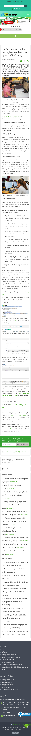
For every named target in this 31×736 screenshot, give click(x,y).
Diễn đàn (4, 652)
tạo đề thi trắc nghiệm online (12, 117)
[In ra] (25, 61)
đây (16, 320)
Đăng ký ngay (9, 22)
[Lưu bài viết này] (28, 61)
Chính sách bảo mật (8, 662)
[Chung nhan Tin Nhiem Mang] (21, 724)
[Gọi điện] (26, 726)
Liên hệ (4, 650)
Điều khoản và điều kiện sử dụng (12, 665)
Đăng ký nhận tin (22, 444)
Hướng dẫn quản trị (8, 680)
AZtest (25, 292)
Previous (2, 21)
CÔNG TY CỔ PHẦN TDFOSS (18, 415)
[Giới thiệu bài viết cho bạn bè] (21, 61)
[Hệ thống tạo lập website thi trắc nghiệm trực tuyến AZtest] (8, 14)
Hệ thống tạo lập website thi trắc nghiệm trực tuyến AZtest (17, 728)
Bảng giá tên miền (7, 685)
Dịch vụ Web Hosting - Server (11, 657)
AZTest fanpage (6, 687)
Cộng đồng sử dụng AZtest (10, 690)
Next (28, 21)
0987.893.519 (16, 9)
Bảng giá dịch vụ (7, 682)
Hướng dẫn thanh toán (9, 655)
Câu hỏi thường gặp (8, 660)
